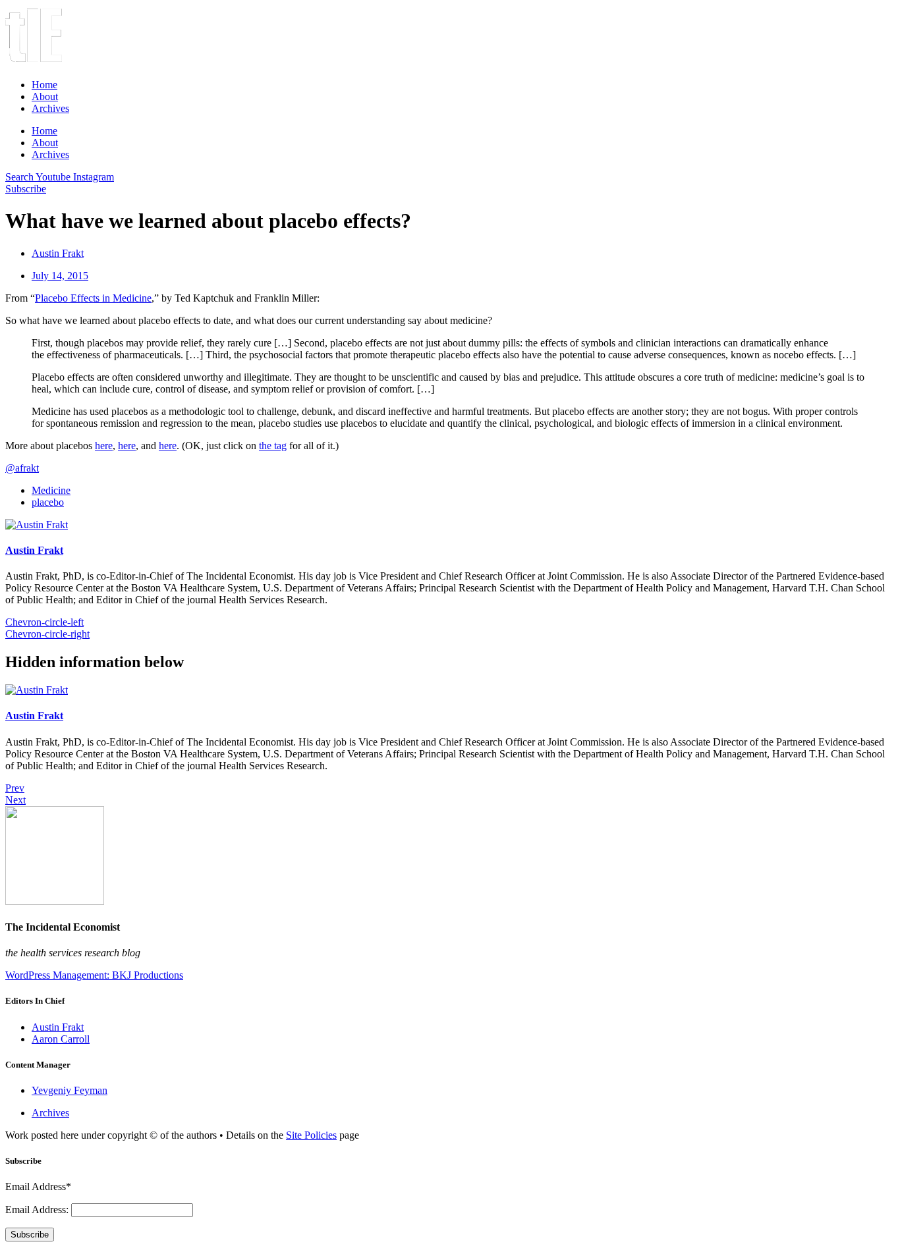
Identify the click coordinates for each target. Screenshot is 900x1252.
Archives (50, 108)
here (104, 445)
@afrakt (22, 468)
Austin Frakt (34, 550)
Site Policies (311, 1135)
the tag (273, 445)
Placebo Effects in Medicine (93, 298)
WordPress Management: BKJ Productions (94, 975)
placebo (48, 502)
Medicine (51, 490)
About (45, 96)
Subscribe (30, 1234)
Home (44, 84)
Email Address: (38, 1209)
